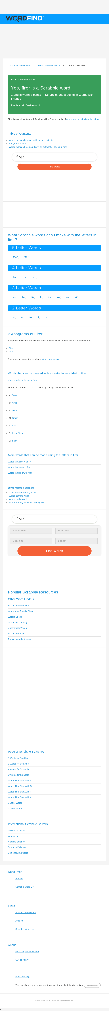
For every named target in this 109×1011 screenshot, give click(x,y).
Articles (19, 878)
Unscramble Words (17, 628)
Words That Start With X (20, 797)
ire (49, 297)
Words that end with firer (20, 473)
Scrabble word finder (25, 912)
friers (20, 433)
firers (14, 433)
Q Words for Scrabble (18, 775)
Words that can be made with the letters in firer (31, 140)
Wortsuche (13, 836)
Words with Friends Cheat (20, 611)
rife (34, 277)
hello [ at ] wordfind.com (27, 952)
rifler (14, 425)
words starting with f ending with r (82, 119)
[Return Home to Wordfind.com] (24, 22)
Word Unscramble (51, 359)
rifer (26, 257)
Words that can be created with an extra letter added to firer (38, 147)
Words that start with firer (20, 462)
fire (15, 277)
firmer (15, 418)
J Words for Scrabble (18, 758)
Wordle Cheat (15, 617)
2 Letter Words (15, 803)
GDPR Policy (22, 960)
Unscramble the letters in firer (22, 380)
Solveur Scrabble (16, 830)
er (22, 317)
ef (14, 317)
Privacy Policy (22, 976)
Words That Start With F (19, 792)
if (38, 317)
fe (30, 317)
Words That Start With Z (19, 780)
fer (24, 297)
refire (14, 410)
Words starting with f (19, 496)
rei (67, 297)
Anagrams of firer (17, 143)
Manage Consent (92, 985)
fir (41, 297)
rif (76, 297)
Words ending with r (19, 499)
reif (25, 277)
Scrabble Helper (16, 633)
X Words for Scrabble (18, 769)
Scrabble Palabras (17, 847)
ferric (14, 403)
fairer (14, 395)
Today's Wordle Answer (19, 639)
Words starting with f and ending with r (27, 502)
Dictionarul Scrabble (18, 853)
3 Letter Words (15, 808)
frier (15, 257)
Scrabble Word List (24, 887)
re (46, 317)
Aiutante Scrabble (17, 842)
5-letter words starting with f (22, 492)
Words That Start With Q (20, 786)
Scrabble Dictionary (17, 622)
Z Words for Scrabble (18, 764)
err (14, 297)
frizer (14, 441)
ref (58, 297)
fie (32, 297)
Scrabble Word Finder (19, 605)
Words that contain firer (19, 467)
